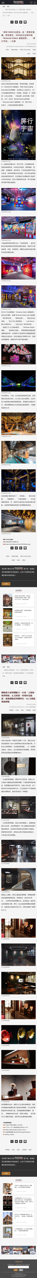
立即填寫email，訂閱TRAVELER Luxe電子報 (18, 1264)
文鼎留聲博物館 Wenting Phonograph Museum (18, 1132)
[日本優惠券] (18, 658)
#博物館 (11, 710)
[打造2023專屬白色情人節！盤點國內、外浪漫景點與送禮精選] (18, 1188)
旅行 (8, 6)
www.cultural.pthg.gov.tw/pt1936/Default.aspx (18, 544)
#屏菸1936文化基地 (25, 49)
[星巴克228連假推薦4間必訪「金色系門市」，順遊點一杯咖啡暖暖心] (18, 1218)
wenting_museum (9, 1134)
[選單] (3, 3)
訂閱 (6, 584)
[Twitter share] (16, 22)
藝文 (8, 667)
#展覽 (34, 49)
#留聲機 (28, 710)
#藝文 (34, 710)
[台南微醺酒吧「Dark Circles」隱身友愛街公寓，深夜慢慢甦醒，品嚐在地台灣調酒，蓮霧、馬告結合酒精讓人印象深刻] (18, 1203)
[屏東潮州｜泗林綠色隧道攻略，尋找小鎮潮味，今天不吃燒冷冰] (18, 626)
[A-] (16, 26)
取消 (21, 1270)
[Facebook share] (11, 22)
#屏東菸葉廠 (14, 49)
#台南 (17, 710)
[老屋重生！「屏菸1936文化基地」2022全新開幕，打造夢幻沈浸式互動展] (18, 640)
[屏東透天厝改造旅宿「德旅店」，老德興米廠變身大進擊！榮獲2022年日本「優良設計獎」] (18, 600)
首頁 (4, 6)
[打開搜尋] (31, 2)
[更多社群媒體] (35, 3)
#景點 (34, 53)
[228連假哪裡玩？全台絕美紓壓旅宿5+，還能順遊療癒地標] (18, 1232)
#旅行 (28, 53)
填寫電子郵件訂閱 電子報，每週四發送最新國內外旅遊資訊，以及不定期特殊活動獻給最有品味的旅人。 (18, 572)
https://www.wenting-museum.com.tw (16, 1129)
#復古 (22, 710)
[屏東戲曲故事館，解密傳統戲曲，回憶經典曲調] (18, 613)
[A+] (21, 26)
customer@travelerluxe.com (18, 1276)
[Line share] (25, 22)
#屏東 (7, 49)
